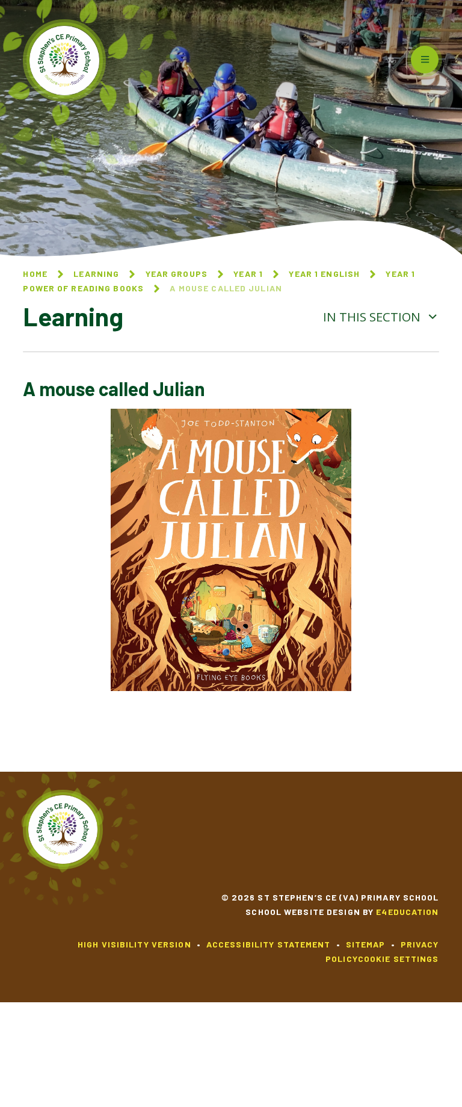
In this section (373, 316)
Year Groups (177, 273)
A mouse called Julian (226, 288)
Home (35, 273)
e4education (407, 912)
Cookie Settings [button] (398, 959)
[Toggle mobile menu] (425, 59)
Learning (96, 273)
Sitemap (366, 944)
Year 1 (248, 273)
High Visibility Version (134, 944)
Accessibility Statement (268, 944)
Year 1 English (324, 273)
